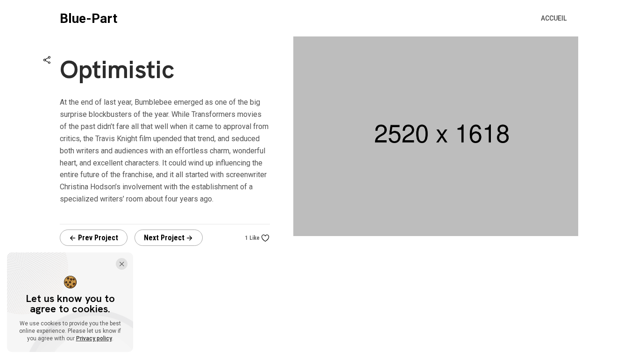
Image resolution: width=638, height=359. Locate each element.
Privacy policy (94, 338)
